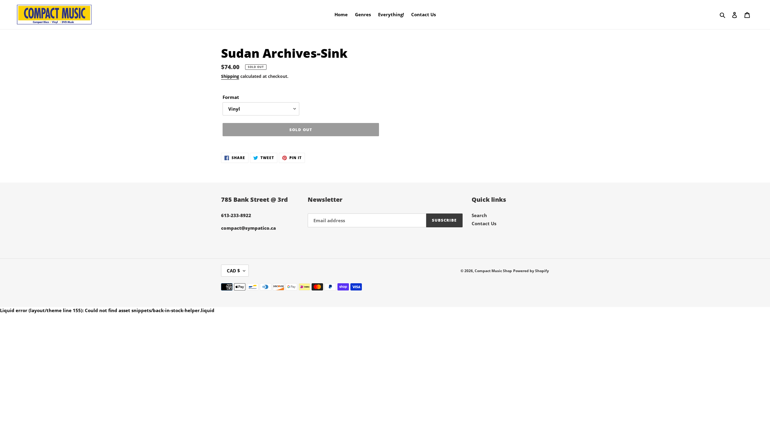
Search (479, 215)
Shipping (230, 76)
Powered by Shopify (531, 270)
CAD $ (233, 271)
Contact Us (484, 223)
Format (231, 97)
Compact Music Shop (493, 270)
